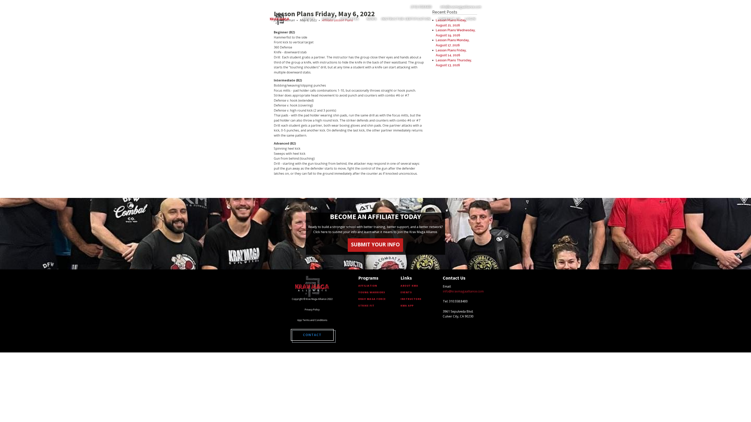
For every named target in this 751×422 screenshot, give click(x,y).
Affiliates (349, 19)
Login (470, 19)
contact (312, 335)
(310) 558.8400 (421, 7)
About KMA (409, 285)
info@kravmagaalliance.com (460, 7)
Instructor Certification (406, 19)
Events (328, 19)
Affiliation (367, 285)
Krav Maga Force (372, 299)
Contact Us (449, 19)
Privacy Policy (312, 309)
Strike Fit (366, 305)
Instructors (411, 299)
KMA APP (407, 305)
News (372, 19)
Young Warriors (371, 292)
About (309, 19)
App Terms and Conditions (312, 320)
